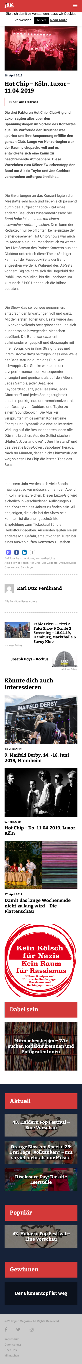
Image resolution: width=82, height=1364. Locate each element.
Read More (58, 20)
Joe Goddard (50, 562)
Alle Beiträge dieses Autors (21, 601)
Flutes (24, 562)
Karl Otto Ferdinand (25, 102)
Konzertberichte (45, 558)
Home (30, 558)
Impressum (12, 1339)
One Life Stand (68, 562)
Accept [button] (41, 20)
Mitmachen (12, 1355)
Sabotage (27, 567)
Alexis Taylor (12, 562)
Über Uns (11, 1350)
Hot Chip (35, 562)
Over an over (12, 567)
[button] (8, 552)
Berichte (21, 558)
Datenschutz (13, 1344)
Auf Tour (10, 558)
